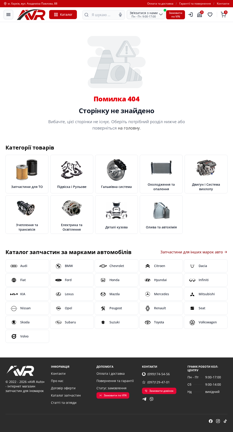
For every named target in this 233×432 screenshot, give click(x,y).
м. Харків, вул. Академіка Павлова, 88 (32, 3)
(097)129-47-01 (158, 382)
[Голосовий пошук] (120, 15)
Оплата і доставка (110, 373)
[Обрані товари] (210, 14)
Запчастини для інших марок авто (191, 252)
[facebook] (210, 421)
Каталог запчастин (66, 395)
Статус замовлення (111, 388)
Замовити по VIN (115, 395)
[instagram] (218, 421)
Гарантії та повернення (195, 3)
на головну (129, 128)
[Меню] (8, 14)
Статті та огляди (63, 402)
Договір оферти (63, 388)
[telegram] (144, 399)
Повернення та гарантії (115, 381)
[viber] (151, 399)
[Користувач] (190, 14)
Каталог (66, 14)
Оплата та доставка (160, 3)
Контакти (223, 3)
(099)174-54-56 (158, 374)
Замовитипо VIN (175, 14)
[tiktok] (225, 421)
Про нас (57, 381)
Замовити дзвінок (161, 391)
